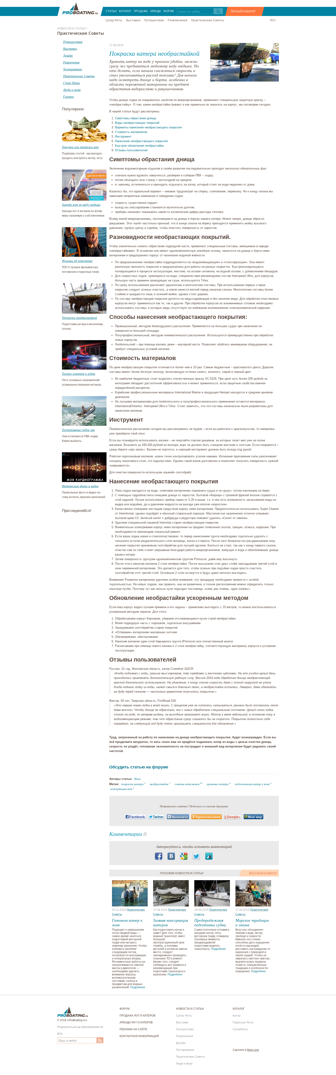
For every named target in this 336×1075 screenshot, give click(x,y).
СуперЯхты (240, 1029)
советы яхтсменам (187, 784)
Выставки (133, 20)
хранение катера (218, 784)
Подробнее (137, 987)
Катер (236, 1015)
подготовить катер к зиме (252, 784)
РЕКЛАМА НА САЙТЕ (133, 1029)
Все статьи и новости (263, 872)
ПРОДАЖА (141, 11)
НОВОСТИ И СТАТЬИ (190, 1008)
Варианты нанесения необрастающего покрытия (148, 127)
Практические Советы (207, 20)
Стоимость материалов (131, 132)
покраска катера (132, 784)
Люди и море (184, 1063)
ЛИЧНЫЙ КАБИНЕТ (243, 11)
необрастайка (159, 784)
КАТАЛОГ (125, 11)
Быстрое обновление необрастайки (139, 145)
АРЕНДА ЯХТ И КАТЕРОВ (136, 1022)
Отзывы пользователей (131, 150)
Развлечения (177, 20)
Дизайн (181, 1043)
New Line (253, 1049)
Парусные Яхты (243, 1022)
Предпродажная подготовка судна (210, 922)
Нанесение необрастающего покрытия (141, 141)
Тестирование (185, 1049)
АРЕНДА (155, 11)
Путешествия (154, 20)
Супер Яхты (113, 20)
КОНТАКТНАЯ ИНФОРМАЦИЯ (139, 1036)
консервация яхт (121, 789)
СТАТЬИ (111, 11)
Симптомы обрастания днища (135, 118)
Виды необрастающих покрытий (137, 122)
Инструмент (123, 136)
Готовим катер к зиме (127, 922)
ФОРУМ (168, 11)
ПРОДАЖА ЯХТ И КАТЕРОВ (137, 1015)
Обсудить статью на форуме (138, 767)
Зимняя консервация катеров (170, 922)
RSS (273, 20)
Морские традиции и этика (252, 922)
